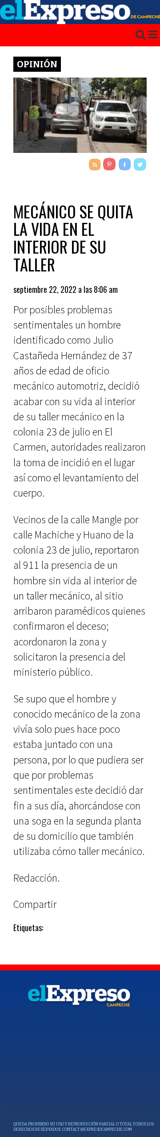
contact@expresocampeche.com (97, 1129)
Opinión (37, 64)
